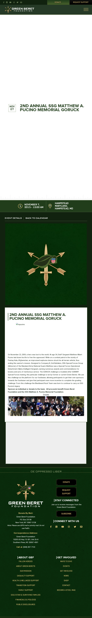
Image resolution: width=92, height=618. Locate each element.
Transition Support (25, 585)
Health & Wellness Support (25, 581)
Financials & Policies (25, 600)
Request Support (81, 2)
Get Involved (66, 571)
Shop (66, 581)
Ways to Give (66, 561)
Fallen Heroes (26, 561)
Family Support (25, 590)
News (66, 576)
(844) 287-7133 (29, 547)
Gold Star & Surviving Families (25, 595)
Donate (58, 2)
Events (66, 566)
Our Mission (26, 571)
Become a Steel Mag (66, 590)
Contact (66, 585)
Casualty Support (25, 576)
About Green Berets (25, 566)
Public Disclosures (25, 605)
